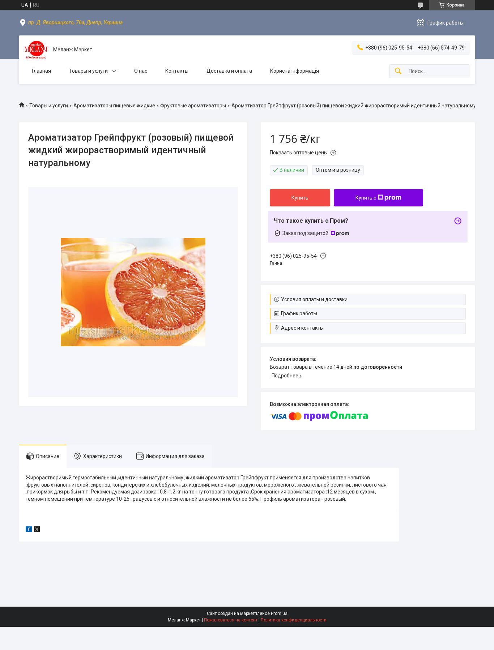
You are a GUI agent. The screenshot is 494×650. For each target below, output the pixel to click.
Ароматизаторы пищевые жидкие (114, 105)
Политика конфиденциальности (294, 620)
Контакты (176, 71)
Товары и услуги (89, 71)
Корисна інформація (294, 71)
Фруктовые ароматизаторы (193, 105)
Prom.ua (279, 613)
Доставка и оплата (229, 71)
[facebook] (29, 530)
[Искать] (398, 71)
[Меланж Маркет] (36, 50)
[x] (37, 530)
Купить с (365, 198)
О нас (140, 71)
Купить (299, 198)
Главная (41, 71)
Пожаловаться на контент (230, 620)
